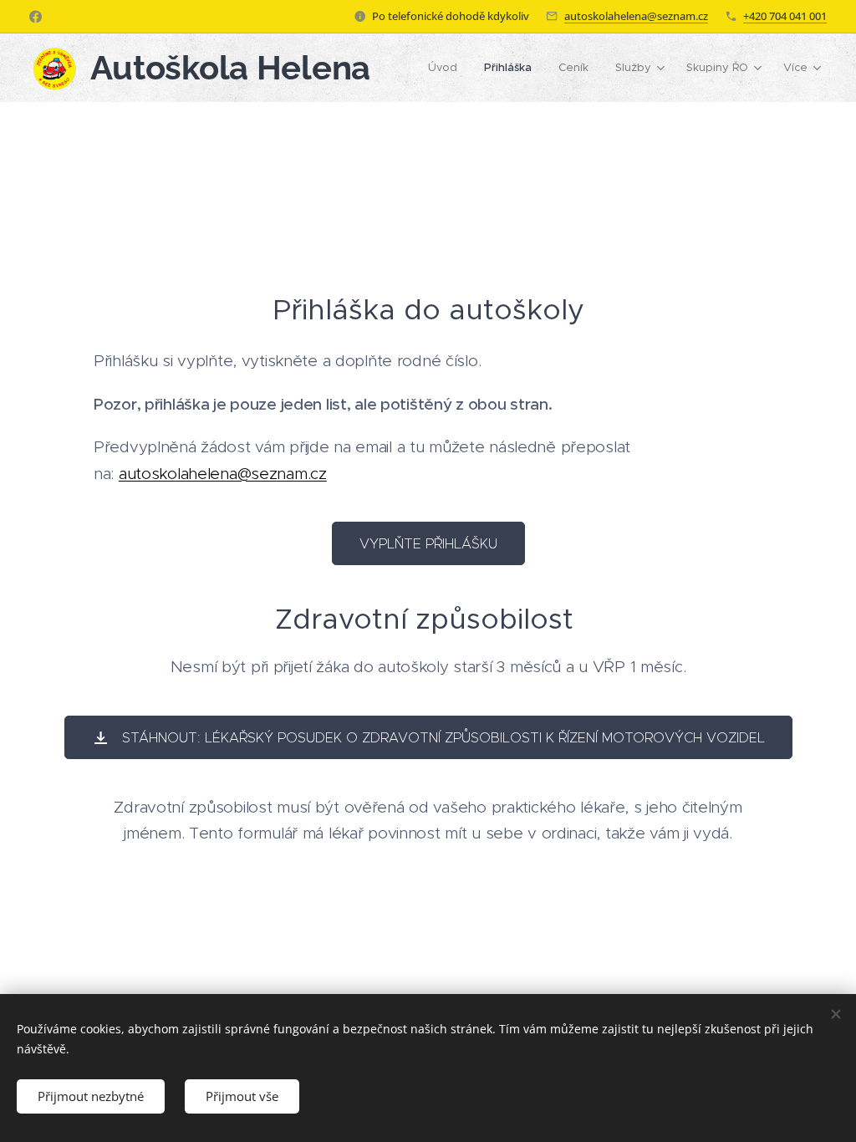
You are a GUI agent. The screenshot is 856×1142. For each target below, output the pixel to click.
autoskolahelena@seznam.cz (636, 15)
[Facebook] (35, 17)
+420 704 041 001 (785, 15)
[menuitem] (447, 68)
